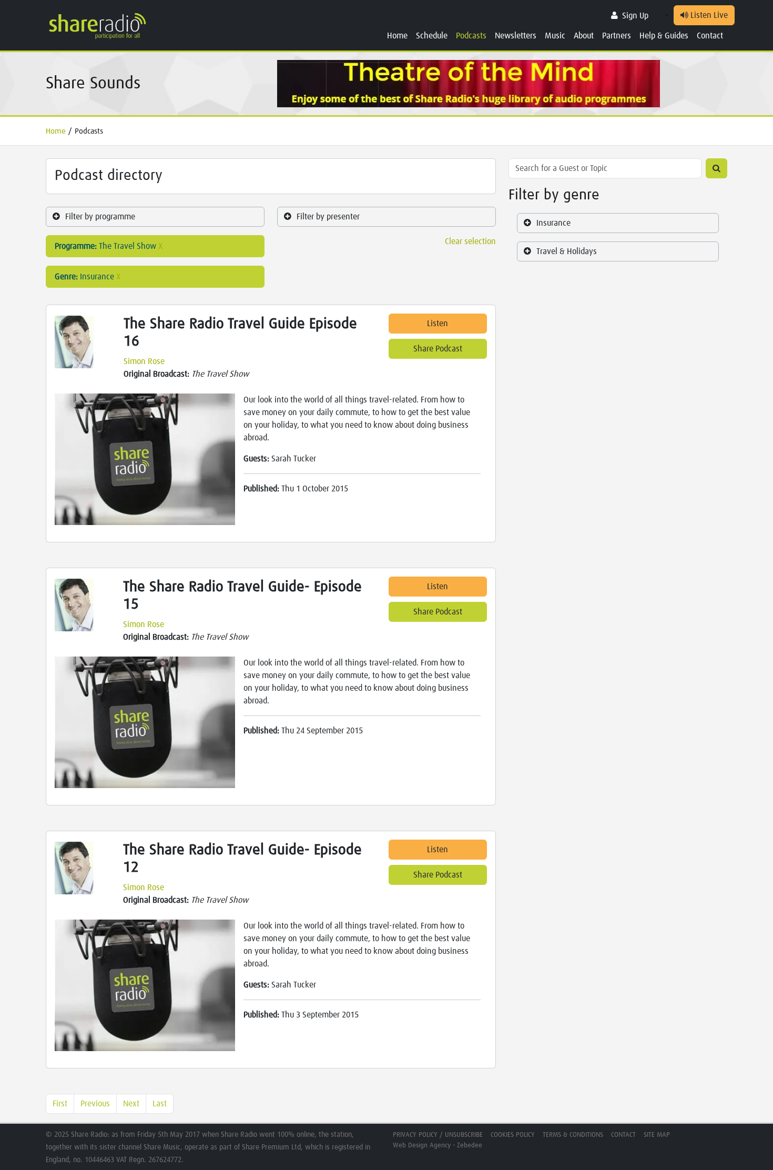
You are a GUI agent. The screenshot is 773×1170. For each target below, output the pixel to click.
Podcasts (471, 36)
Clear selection (470, 241)
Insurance (553, 223)
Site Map (657, 1135)
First (60, 1104)
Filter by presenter (328, 217)
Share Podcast (437, 349)
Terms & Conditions (573, 1135)
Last (159, 1104)
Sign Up (635, 16)
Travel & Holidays (566, 251)
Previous (95, 1104)
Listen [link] (437, 323)
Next (131, 1104)
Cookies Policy (513, 1135)
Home (397, 36)
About (584, 36)
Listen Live (708, 15)
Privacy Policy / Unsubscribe (438, 1135)
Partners (616, 36)
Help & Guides (663, 36)
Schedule (431, 36)
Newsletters (515, 36)
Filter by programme (100, 217)
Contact (710, 36)
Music (555, 36)
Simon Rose (144, 361)
